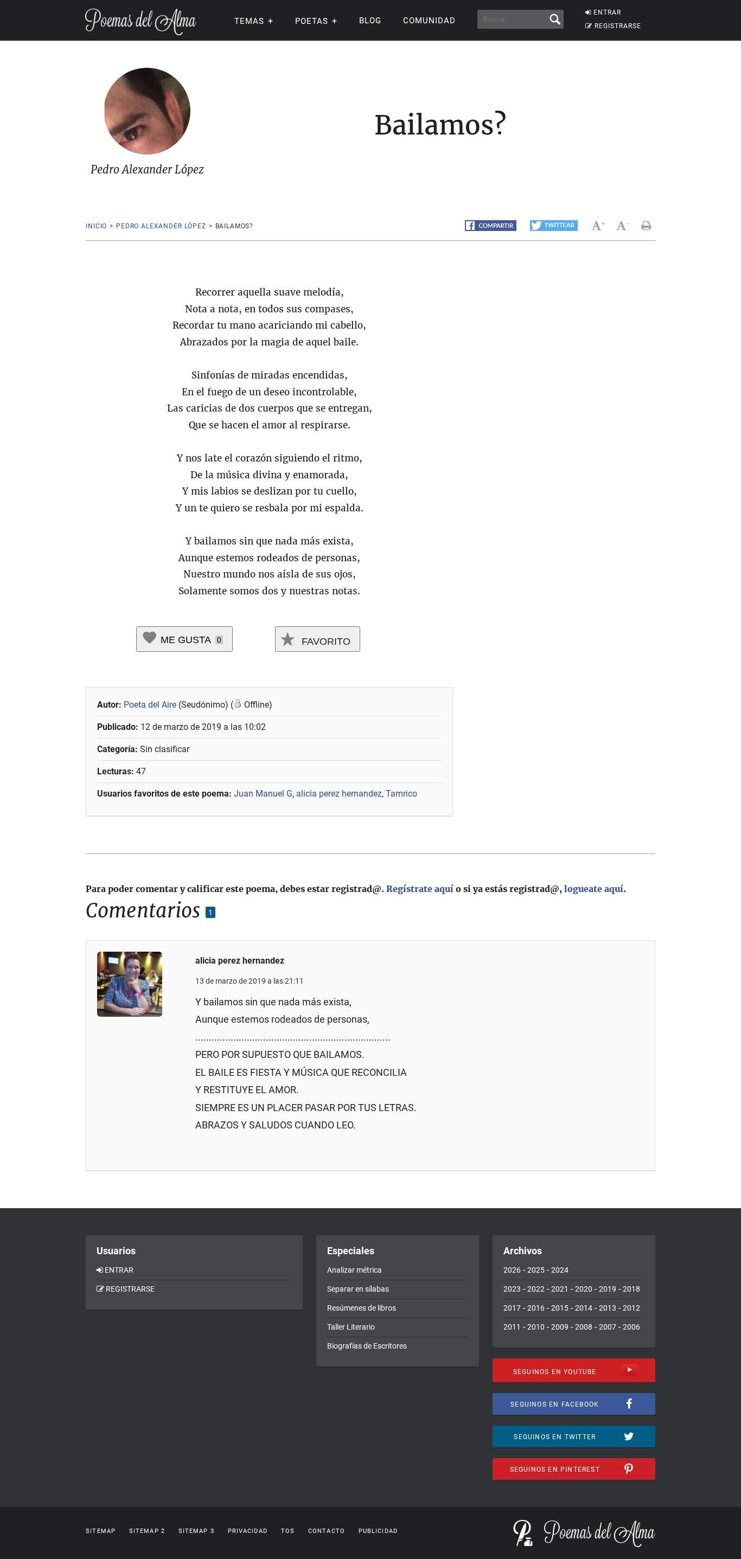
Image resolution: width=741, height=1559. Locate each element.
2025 (536, 1270)
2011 (512, 1327)
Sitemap (101, 1531)
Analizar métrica (354, 1270)
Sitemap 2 (147, 1531)
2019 (607, 1289)
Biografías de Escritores (367, 1346)
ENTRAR (607, 12)
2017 (512, 1308)
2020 (583, 1289)
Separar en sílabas (358, 1289)
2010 (536, 1327)
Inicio (96, 226)
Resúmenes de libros (361, 1308)
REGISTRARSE (618, 26)
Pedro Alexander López (161, 226)
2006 (631, 1327)
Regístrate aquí (419, 888)
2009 (559, 1327)
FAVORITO (324, 641)
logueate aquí (593, 888)
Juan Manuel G (263, 793)
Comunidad (429, 20)
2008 (583, 1327)
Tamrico (401, 793)
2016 (536, 1308)
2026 (512, 1270)
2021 (559, 1289)
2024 (559, 1270)
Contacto (326, 1531)
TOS (288, 1531)
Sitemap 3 (196, 1531)
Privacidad (247, 1531)
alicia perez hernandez (339, 793)
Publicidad (378, 1531)
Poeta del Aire (150, 705)
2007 (607, 1327)
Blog (370, 20)
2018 (631, 1289)
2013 (607, 1308)
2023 (512, 1289)
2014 (583, 1308)
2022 (536, 1289)
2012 (631, 1308)
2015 (559, 1308)
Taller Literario (351, 1327)
